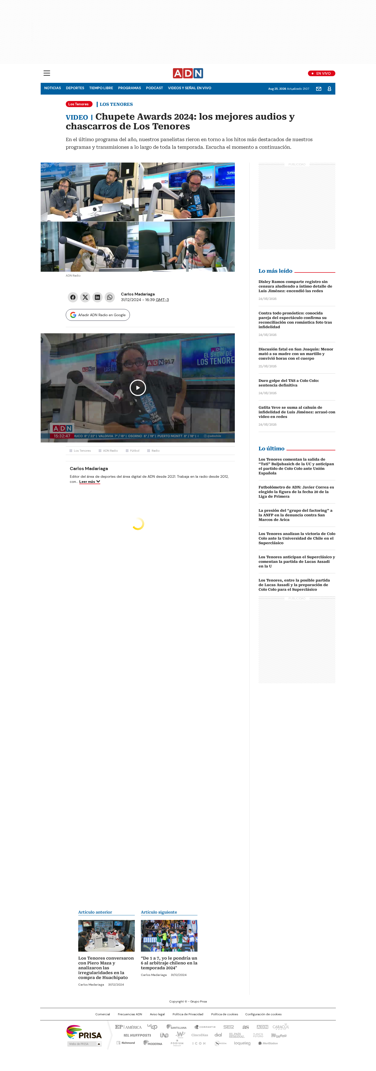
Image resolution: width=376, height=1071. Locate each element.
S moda (219, 1041)
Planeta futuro (257, 1034)
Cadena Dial (217, 1034)
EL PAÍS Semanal (235, 1034)
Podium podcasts (175, 1041)
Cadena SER (227, 1026)
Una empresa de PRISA (84, 1031)
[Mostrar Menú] (47, 73)
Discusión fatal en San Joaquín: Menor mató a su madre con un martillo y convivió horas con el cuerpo (296, 353)
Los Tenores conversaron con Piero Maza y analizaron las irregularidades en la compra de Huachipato (106, 968)
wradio (178, 1034)
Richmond (126, 1041)
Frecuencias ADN (130, 1014)
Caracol (280, 1026)
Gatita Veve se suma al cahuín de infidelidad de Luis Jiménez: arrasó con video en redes (297, 412)
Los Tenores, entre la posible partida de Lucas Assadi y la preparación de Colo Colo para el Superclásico (294, 584)
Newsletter (318, 88)
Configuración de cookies (263, 1014)
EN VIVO (323, 73)
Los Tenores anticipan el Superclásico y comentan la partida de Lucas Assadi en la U (297, 561)
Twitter (85, 297)
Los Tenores (116, 104)
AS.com (245, 1026)
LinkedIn (97, 297)
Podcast (154, 88)
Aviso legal (157, 1014)
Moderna (151, 1041)
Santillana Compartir (203, 1026)
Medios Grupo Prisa (84, 1044)
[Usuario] (329, 88)
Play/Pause (138, 388)
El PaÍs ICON (197, 1041)
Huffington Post (135, 1034)
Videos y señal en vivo (189, 88)
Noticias (52, 88)
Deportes (75, 88)
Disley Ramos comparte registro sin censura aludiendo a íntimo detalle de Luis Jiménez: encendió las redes (295, 286)
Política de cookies (224, 1014)
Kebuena (278, 1034)
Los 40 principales (150, 1026)
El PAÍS (127, 1026)
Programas (129, 88)
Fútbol (134, 451)
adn (261, 1026)
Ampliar (224, 173)
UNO (162, 1034)
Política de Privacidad (188, 1014)
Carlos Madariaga (138, 294)
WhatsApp (110, 297)
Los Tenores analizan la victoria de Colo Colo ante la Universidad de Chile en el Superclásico (297, 538)
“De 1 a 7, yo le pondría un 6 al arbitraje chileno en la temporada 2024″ (169, 963)
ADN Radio (188, 73)
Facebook (73, 297)
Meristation (267, 1041)
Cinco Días (198, 1034)
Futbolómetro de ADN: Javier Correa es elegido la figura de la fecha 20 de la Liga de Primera (296, 491)
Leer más (87, 482)
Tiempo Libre (101, 88)
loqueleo (242, 1041)
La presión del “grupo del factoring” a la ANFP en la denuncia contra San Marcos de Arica (296, 515)
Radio (156, 451)
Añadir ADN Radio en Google (102, 315)
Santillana (174, 1026)
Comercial (102, 1014)
